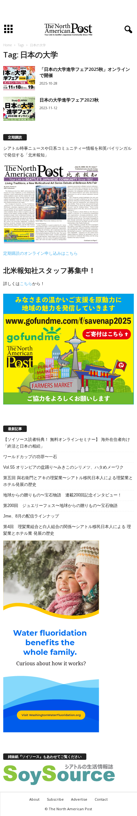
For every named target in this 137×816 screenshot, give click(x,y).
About (34, 799)
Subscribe (55, 799)
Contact (101, 799)
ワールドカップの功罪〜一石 (30, 456)
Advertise (79, 799)
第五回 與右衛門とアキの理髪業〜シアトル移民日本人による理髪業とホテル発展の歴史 (68, 481)
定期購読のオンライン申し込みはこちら (40, 253)
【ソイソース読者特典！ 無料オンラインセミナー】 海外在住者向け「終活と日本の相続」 (66, 443)
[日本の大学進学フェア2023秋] (19, 109)
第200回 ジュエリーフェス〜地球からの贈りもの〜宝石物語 (60, 505)
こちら (26, 283)
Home (7, 45)
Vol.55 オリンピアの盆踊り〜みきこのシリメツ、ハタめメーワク (63, 467)
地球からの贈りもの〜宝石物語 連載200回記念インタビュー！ (62, 495)
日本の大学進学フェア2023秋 (69, 100)
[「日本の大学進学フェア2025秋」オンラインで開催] (19, 78)
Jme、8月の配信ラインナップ (31, 516)
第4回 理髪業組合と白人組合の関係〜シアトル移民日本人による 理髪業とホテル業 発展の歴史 (67, 530)
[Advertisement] (68, 11)
